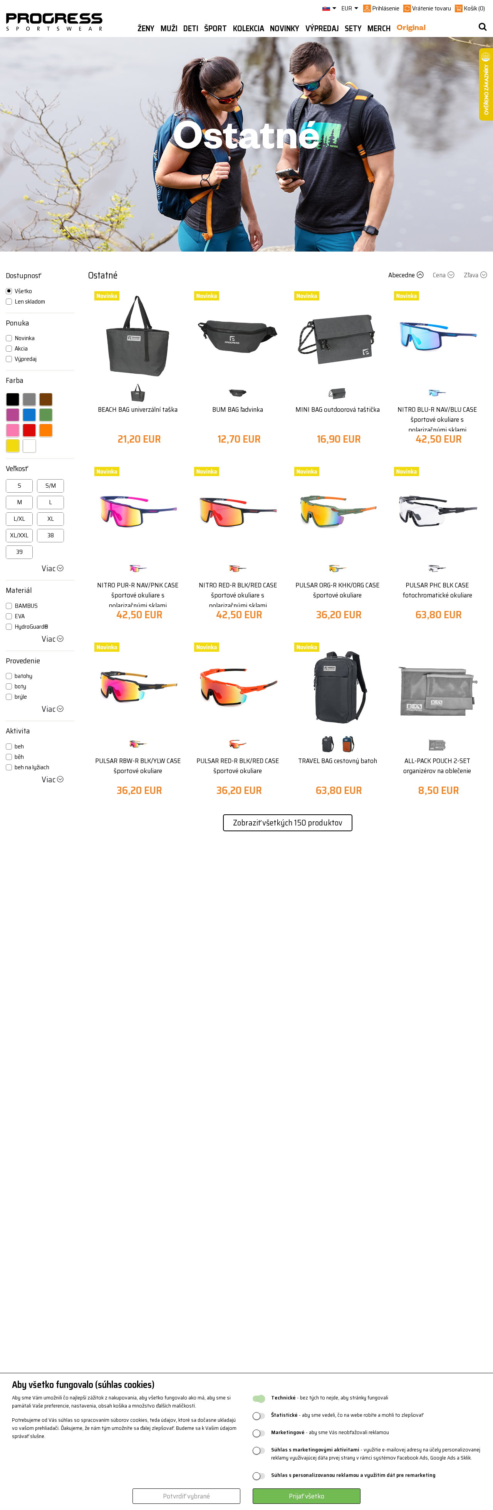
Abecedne (401, 275)
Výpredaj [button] (322, 28)
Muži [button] (169, 28)
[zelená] (46, 415)
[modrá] (29, 415)
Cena (439, 275)
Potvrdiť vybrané (186, 1496)
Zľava (471, 275)
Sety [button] (353, 28)
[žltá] (13, 446)
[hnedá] (46, 399)
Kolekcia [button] (248, 28)
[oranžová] (46, 430)
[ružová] (13, 430)
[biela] (29, 446)
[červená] (29, 430)
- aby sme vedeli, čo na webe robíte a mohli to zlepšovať (347, 1415)
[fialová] (13, 415)
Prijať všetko (306, 1496)
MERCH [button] (379, 28)
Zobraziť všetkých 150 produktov (287, 822)
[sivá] (29, 399)
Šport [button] (215, 28)
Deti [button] (190, 28)
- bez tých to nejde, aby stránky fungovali (329, 1398)
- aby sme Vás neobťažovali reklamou (330, 1432)
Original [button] (411, 29)
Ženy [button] (146, 28)
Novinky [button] (284, 28)
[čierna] (13, 399)
